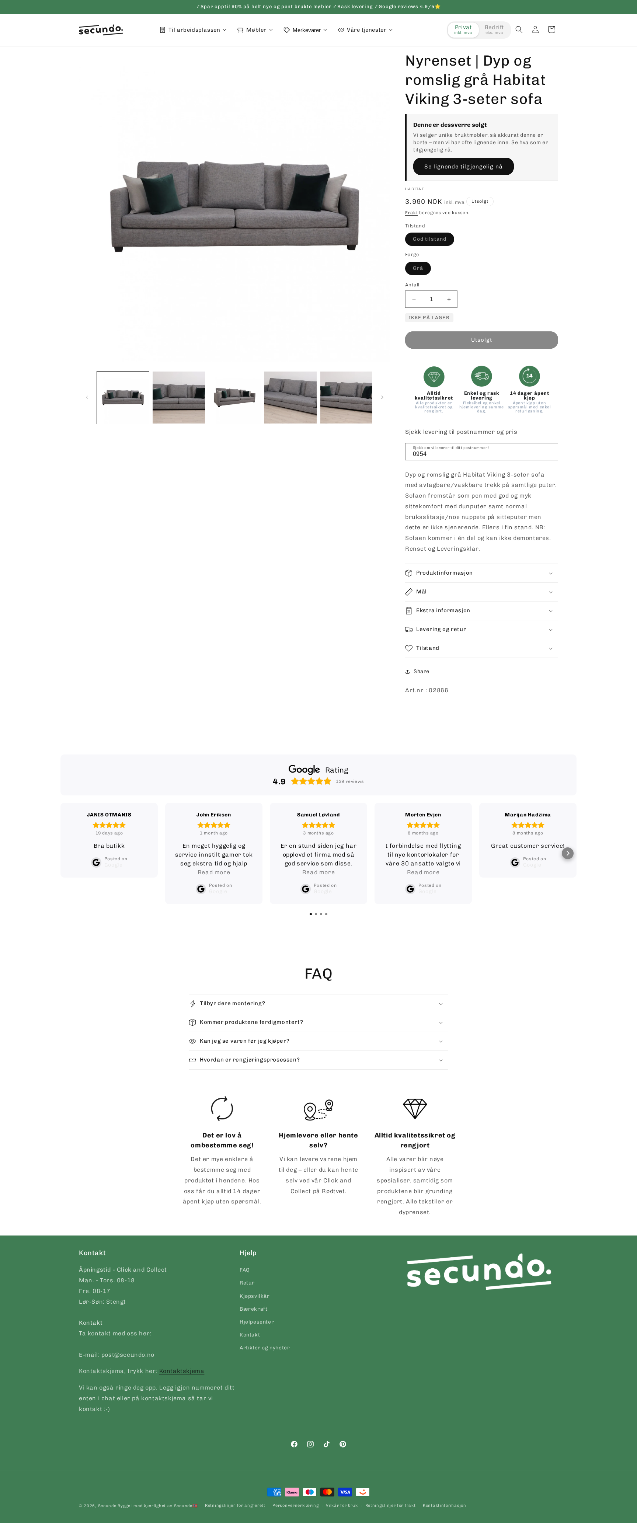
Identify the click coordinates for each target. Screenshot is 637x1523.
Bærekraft (253, 1309)
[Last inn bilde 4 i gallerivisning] (290, 398)
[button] (519, 29)
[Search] (550, 451)
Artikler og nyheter (265, 1348)
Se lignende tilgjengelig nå (463, 166)
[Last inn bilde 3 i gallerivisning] (235, 398)
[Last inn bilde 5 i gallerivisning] (346, 398)
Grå (422, 270)
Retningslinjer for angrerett (235, 1505)
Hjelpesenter (257, 1322)
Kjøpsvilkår (255, 1296)
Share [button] (421, 671)
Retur (247, 1283)
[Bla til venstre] (87, 397)
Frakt (411, 212)
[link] (222, 1151)
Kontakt (250, 1335)
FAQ (245, 1270)
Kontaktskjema (182, 1370)
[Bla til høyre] (382, 397)
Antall (412, 284)
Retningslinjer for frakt (390, 1505)
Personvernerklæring (295, 1505)
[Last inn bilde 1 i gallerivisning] (123, 398)
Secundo (107, 1505)
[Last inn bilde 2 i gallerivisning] (179, 398)
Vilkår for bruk (342, 1505)
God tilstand (433, 241)
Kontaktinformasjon (444, 1505)
